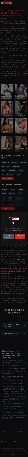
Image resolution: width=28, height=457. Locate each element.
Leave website (8, 236)
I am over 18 (20, 236)
